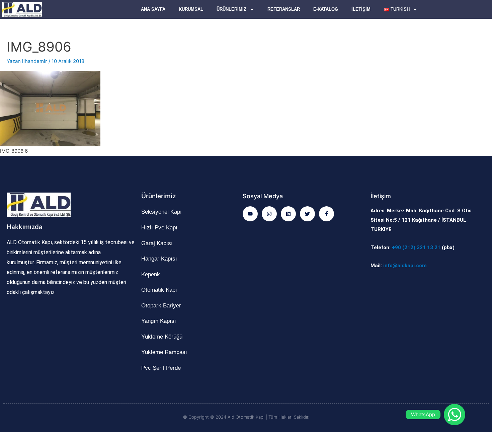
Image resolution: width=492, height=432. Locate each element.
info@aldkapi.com (405, 266)
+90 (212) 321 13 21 (416, 247)
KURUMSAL (191, 9)
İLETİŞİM (361, 9)
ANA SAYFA (153, 9)
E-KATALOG (325, 9)
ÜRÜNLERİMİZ (231, 9)
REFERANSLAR (283, 9)
